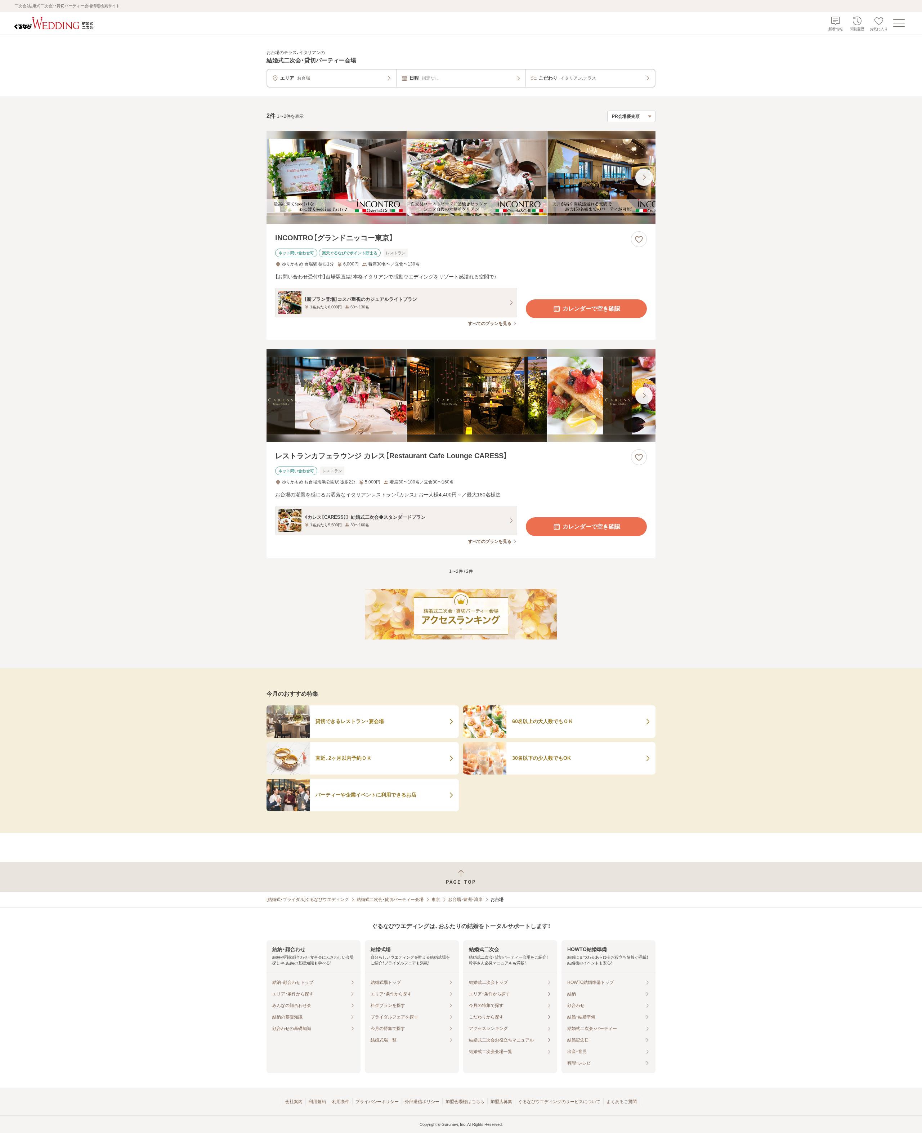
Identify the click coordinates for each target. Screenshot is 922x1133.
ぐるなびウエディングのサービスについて (559, 1101)
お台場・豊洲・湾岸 (465, 899)
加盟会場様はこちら (465, 1101)
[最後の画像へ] (644, 177)
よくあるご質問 (622, 1101)
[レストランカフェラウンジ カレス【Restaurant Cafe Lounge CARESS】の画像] (461, 395)
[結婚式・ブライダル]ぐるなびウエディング (308, 899)
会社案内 (294, 1101)
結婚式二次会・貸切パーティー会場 (390, 899)
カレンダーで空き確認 (591, 308)
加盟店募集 (501, 1101)
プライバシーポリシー (377, 1101)
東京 (435, 899)
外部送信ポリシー (422, 1101)
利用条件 (340, 1101)
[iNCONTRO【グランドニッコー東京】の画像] (461, 177)
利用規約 (317, 1101)
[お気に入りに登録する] (639, 239)
